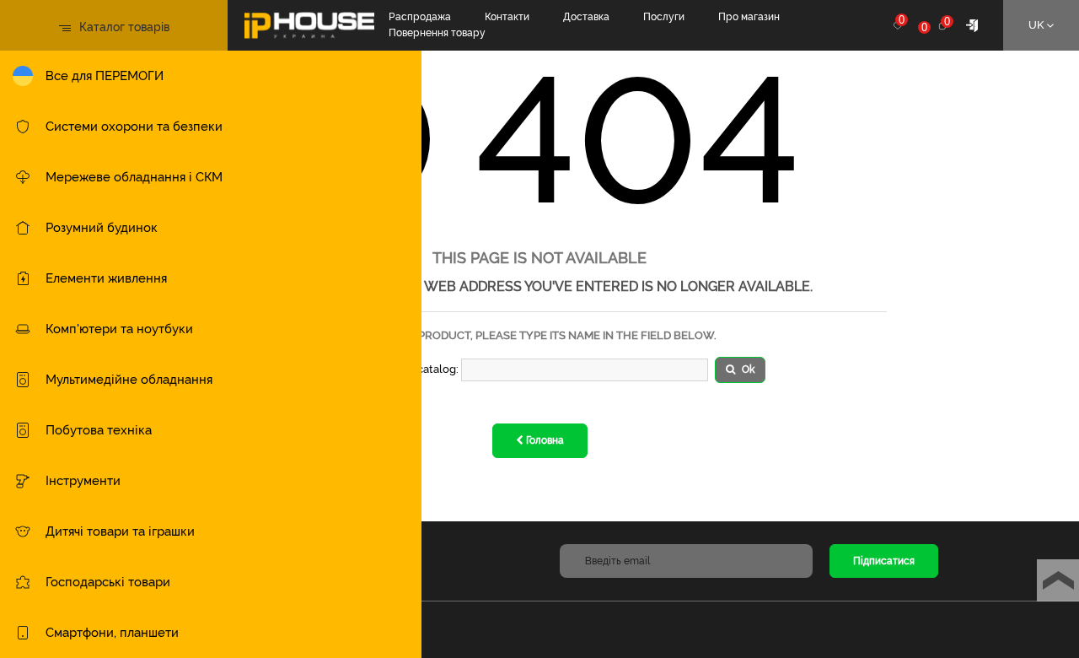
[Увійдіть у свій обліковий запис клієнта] (972, 25)
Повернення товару (437, 33)
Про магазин (749, 17)
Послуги (663, 17)
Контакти (507, 17)
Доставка (586, 17)
